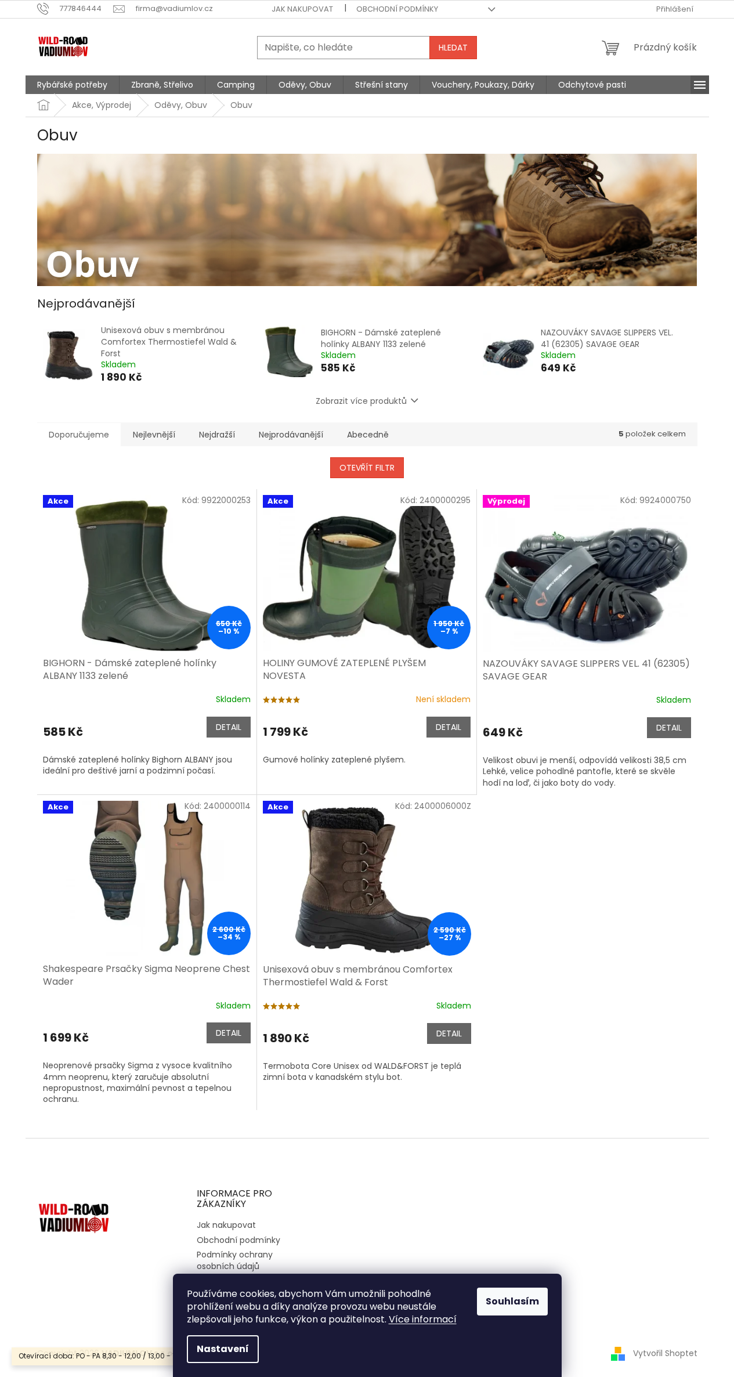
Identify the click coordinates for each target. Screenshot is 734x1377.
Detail (228, 727)
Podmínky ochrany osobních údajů (235, 1260)
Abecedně (368, 434)
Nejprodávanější (291, 434)
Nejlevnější (154, 434)
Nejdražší (217, 434)
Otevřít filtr (367, 468)
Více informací (423, 1319)
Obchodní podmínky (397, 9)
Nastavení (223, 1349)
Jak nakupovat (302, 9)
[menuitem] (72, 84)
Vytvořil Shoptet (665, 1352)
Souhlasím (512, 1301)
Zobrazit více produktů (361, 401)
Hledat (453, 47)
